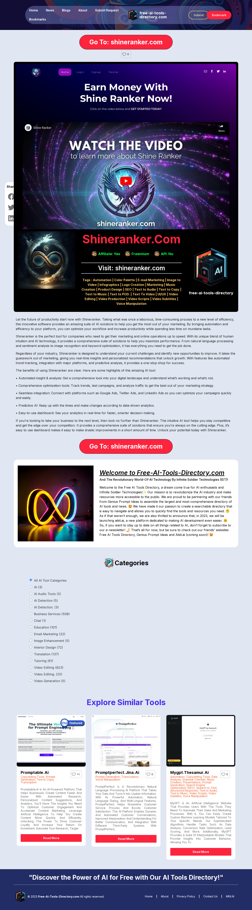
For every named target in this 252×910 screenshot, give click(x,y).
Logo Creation (133, 285)
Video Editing (48, 667)
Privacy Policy (186, 896)
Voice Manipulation (131, 304)
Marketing (155, 285)
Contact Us (210, 896)
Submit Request (107, 10)
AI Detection (46, 600)
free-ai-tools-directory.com (153, 15)
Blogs (66, 10)
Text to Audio (145, 289)
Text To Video (143, 294)
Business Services (52, 613)
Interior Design (48, 647)
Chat (40, 620)
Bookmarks (37, 19)
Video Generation (49, 680)
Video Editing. (48, 674)
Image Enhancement (51, 640)
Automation (102, 280)
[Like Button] (124, 54)
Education (45, 627)
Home (33, 10)
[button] (199, 15)
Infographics (109, 285)
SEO (128, 289)
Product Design (110, 289)
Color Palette (124, 280)
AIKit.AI (230, 896)
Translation (46, 654)
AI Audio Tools (47, 593)
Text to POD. (120, 294)
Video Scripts (138, 299)
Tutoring (43, 660)
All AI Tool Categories (50, 580)
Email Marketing (49, 634)
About (82, 10)
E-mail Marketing (151, 280)
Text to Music (96, 294)
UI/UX (162, 294)
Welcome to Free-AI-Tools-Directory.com (161, 473)
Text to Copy (169, 289)
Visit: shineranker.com (131, 268)
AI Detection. (46, 607)
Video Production (111, 299)
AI (38, 587)
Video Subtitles (164, 299)
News (50, 10)
